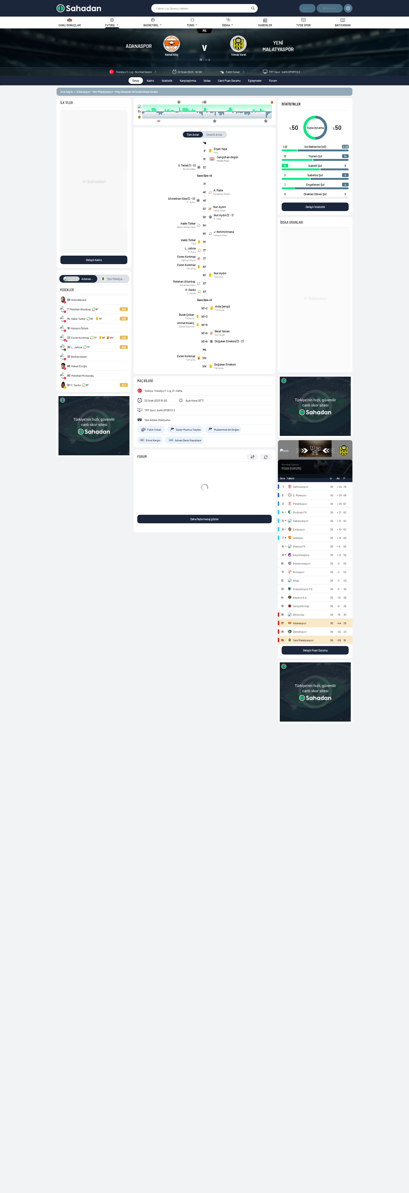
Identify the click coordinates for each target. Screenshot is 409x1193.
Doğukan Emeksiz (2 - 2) (229, 341)
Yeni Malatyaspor (278, 46)
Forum (273, 80)
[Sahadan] (104, 8)
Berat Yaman (222, 331)
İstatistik (167, 80)
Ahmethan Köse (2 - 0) (181, 198)
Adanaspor (139, 46)
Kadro (150, 80)
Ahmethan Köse (187, 285)
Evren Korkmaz (186, 256)
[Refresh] (266, 457)
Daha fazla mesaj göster (204, 519)
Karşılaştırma (188, 80)
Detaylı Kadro (94, 260)
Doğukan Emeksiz (225, 364)
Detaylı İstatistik (315, 206)
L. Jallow (190, 248)
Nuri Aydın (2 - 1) (223, 215)
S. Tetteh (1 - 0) (187, 165)
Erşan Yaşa (220, 148)
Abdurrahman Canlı (186, 227)
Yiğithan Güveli (188, 260)
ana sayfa (66, 91)
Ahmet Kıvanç (185, 323)
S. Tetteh (191, 293)
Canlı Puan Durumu (229, 80)
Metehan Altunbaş (184, 281)
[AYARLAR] (348, 8)
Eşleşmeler (255, 80)
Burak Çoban (189, 168)
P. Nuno (191, 202)
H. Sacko (190, 289)
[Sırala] (252, 457)
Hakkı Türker (188, 223)
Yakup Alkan (219, 210)
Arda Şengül (222, 306)
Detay (135, 80)
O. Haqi (217, 218)
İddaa (207, 80)
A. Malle (218, 190)
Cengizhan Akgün (221, 193)
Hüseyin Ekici (220, 235)
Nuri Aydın (219, 206)
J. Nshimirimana (224, 231)
